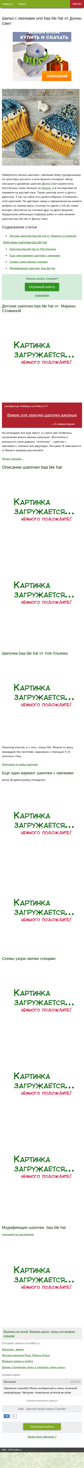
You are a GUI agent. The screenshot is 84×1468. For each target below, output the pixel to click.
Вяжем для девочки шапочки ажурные (42, 415)
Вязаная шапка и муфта (17, 1361)
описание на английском (18, 1234)
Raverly (46, 188)
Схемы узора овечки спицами (29, 261)
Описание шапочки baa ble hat (25, 242)
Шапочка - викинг (13, 1349)
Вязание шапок (39, 1331)
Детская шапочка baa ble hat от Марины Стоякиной (43, 235)
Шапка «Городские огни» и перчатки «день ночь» (33, 1367)
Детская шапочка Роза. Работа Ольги (26, 1355)
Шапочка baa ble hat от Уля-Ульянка (33, 249)
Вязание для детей (16, 1331)
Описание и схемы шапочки (20, 764)
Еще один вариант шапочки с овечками (35, 255)
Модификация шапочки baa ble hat (32, 268)
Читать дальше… (13, 458)
